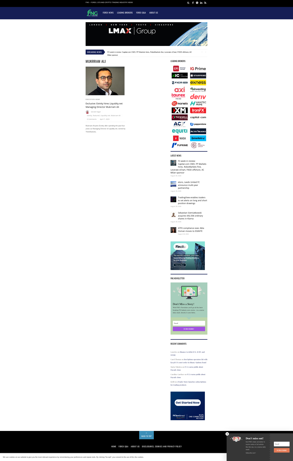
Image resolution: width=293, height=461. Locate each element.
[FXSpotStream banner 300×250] (188, 418)
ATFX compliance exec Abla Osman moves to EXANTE (191, 229)
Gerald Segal (96, 111)
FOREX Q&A (124, 445)
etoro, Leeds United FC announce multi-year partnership (128, 52)
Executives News (93, 99)
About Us (153, 12)
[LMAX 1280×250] (146, 45)
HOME (113, 445)
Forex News (108, 12)
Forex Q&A (141, 12)
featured (96, 115)
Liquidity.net (105, 115)
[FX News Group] (92, 16)
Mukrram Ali (116, 115)
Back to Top (146, 435)
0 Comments (92, 118)
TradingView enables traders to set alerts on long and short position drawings (192, 199)
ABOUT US (135, 445)
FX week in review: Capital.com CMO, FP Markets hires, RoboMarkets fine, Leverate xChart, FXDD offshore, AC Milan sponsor (188, 166)
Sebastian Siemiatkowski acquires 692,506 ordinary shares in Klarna (190, 215)
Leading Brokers (125, 12)
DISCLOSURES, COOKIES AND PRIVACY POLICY (162, 445)
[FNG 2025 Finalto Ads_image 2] (188, 268)
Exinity (89, 115)
